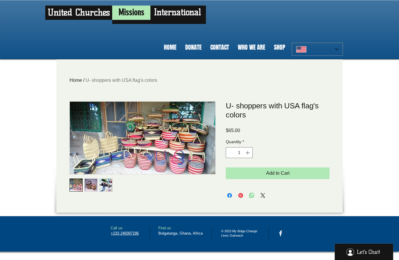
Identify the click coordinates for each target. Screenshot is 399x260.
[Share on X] (262, 195)
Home (76, 80)
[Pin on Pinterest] (240, 195)
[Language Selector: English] (317, 49)
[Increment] (248, 153)
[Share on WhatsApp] (251, 195)
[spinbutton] (239, 153)
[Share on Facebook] (229, 195)
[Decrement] (230, 153)
